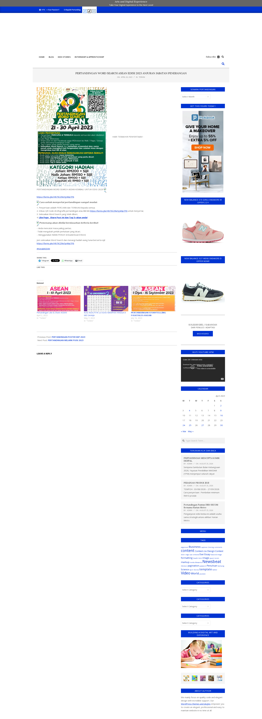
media (192, 562)
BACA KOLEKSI (203, 333)
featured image (216, 555)
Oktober (184, 566)
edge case (189, 555)
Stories (196, 570)
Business (195, 547)
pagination (193, 565)
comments (218, 547)
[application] (203, 369)
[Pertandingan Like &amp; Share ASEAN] (59, 298)
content (187, 550)
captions (204, 547)
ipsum (212, 558)
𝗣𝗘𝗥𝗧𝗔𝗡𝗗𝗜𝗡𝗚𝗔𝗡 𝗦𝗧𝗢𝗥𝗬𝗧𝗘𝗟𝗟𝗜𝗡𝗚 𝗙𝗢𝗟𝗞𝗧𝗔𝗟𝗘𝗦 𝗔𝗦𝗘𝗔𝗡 (148, 314)
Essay (207, 554)
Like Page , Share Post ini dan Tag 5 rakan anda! (63, 217)
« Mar (183, 431)
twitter (214, 570)
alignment (184, 547)
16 (221, 415)
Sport (191, 570)
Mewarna (198, 562)
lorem (217, 558)
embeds (196, 555)
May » (190, 431)
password (203, 566)
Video (185, 573)
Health (195, 558)
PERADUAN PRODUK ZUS (196, 483)
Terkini (142, 77)
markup (185, 562)
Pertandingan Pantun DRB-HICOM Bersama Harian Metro (201, 506)
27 (202, 425)
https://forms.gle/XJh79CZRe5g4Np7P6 (55, 196)
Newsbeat (211, 561)
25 (190, 425)
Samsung (221, 566)
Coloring (211, 547)
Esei (202, 554)
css (205, 551)
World (195, 573)
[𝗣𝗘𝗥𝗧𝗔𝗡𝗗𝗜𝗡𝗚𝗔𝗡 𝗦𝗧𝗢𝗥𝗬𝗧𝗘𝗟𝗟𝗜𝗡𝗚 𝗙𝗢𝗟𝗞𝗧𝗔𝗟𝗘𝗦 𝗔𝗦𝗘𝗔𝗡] (153, 298)
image (205, 557)
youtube (203, 574)
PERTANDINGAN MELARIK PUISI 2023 (66, 340)
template (205, 569)
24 (184, 425)
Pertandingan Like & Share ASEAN (52, 312)
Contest (199, 551)
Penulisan (212, 565)
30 (221, 425)
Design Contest (215, 551)
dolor (183, 555)
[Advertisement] (131, 33)
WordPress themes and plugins (196, 703)
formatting (187, 557)
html (200, 558)
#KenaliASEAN (43, 248)
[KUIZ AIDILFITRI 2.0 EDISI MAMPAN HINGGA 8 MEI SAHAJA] (106, 298)
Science (185, 569)
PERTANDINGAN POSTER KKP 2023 (68, 337)
